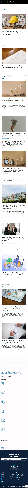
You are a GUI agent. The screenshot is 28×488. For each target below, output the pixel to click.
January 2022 (2, 429)
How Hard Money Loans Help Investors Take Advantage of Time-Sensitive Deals (13, 100)
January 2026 (3, 390)
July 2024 (2, 410)
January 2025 (2, 403)
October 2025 (2, 393)
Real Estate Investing (3, 446)
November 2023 (3, 419)
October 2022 (2, 422)
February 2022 (3, 428)
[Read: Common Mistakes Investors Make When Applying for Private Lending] (14, 56)
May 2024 (2, 412)
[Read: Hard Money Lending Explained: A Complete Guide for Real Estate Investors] (14, 297)
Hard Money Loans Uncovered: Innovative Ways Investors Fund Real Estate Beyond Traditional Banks (13, 170)
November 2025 (3, 392)
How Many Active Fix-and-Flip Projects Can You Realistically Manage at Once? (10, 372)
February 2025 (3, 402)
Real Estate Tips (3, 447)
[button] (1, 2)
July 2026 (2, 383)
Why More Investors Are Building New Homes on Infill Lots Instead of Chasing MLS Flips (11, 373)
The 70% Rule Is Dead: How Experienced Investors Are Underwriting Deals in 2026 (11, 371)
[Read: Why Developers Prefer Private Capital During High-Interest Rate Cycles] (14, 262)
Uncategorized (3, 448)
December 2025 (3, 391)
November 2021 (3, 431)
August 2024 (2, 409)
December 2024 (3, 404)
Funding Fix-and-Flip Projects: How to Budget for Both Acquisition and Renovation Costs (13, 135)
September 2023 (3, 421)
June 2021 (2, 437)
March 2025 (2, 401)
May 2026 (2, 385)
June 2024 (2, 411)
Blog (3, 69)
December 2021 (3, 430)
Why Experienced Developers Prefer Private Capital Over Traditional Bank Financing (13, 238)
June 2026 (2, 384)
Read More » (4, 45)
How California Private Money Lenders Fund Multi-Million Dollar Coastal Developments (13, 206)
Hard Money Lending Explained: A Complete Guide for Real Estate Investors (12, 308)
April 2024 (2, 413)
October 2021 (2, 432)
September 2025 (3, 394)
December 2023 (3, 418)
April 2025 (2, 400)
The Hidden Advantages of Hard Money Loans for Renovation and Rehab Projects (12, 32)
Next (25, 356)
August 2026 (2, 382)
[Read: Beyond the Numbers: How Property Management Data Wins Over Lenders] (14, 330)
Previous (3, 356)
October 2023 (3, 420)
